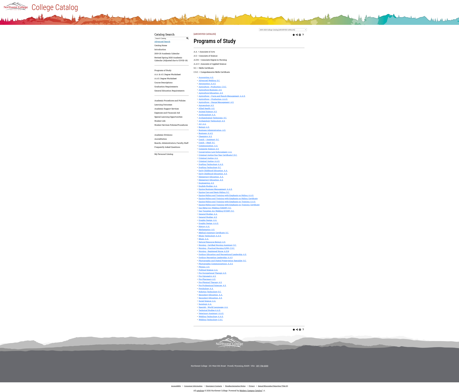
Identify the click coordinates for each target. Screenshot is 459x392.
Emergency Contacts (214, 386)
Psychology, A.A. (206, 288)
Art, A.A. (202, 124)
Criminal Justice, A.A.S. (209, 161)
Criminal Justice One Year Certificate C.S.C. (218, 155)
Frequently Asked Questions (167, 147)
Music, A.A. (204, 239)
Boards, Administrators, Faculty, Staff (171, 143)
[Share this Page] (296, 35)
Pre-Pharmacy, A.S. (207, 279)
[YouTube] (233, 374)
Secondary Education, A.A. (211, 294)
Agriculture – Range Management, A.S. (216, 102)
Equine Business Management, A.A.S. (215, 189)
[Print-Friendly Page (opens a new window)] (300, 35)
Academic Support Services (166, 108)
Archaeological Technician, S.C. (213, 117)
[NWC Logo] (16, 5)
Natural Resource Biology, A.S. (212, 242)
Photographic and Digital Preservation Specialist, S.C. (222, 260)
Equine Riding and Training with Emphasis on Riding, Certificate (228, 198)
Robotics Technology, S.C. (210, 291)
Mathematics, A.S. (207, 229)
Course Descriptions (163, 82)
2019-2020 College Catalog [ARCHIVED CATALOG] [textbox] (277, 30)
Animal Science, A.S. (208, 111)
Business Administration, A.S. (212, 130)
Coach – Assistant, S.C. (209, 139)
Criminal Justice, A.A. (208, 158)
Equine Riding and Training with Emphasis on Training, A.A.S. (227, 201)
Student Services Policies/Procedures (171, 125)
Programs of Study (162, 70)
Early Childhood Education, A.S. (213, 173)
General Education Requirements (169, 90)
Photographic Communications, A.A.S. (216, 263)
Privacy (252, 386)
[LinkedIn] (247, 374)
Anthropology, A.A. (207, 114)
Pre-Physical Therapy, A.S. (210, 282)
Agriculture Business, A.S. (210, 90)
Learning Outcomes (163, 104)
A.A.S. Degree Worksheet (165, 78)
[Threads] (240, 374)
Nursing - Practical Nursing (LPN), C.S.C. (217, 248)
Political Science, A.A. (208, 270)
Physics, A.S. (204, 267)
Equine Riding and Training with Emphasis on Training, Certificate (229, 204)
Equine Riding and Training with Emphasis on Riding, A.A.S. (226, 195)
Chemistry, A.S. (205, 136)
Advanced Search (162, 41)
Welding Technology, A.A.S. (211, 316)
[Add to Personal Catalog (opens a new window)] (293, 35)
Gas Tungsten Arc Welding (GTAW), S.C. (216, 211)
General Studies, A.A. (208, 214)
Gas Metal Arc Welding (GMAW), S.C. (215, 208)
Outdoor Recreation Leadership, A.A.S (215, 257)
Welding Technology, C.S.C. (211, 319)
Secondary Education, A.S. (210, 298)
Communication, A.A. (208, 145)
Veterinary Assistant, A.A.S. (211, 313)
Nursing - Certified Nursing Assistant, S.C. (218, 245)
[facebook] (218, 374)
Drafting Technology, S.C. (210, 167)
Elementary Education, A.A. (211, 176)
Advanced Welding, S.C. (209, 80)
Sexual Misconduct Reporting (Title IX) (273, 386)
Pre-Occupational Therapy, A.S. (213, 273)
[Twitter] (226, 374)
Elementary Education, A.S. (211, 180)
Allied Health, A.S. (207, 108)
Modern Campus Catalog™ (251, 390)
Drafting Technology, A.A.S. (211, 164)
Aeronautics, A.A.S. (207, 83)
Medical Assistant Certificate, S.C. (214, 232)
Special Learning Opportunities (168, 116)
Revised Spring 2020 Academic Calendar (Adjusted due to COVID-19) (171, 59)
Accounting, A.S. (206, 77)
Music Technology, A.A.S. (210, 235)
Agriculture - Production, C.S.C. (213, 86)
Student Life (159, 121)
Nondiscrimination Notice (235, 386)
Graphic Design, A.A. (208, 220)
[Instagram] (211, 374)
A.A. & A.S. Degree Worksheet (167, 74)
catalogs (200, 390)
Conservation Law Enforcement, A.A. (215, 152)
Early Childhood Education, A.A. (213, 170)
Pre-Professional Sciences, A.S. (212, 285)
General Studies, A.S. (208, 217)
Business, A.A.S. (206, 133)
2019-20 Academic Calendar (167, 53)
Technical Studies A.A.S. (210, 310)
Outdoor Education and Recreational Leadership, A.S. (223, 254)
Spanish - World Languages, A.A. (213, 307)
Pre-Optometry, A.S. (207, 276)
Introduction (160, 49)
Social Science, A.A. (207, 301)
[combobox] (283, 29)
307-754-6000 (262, 366)
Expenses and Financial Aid (167, 112)
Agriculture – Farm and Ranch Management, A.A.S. (222, 96)
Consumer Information (193, 386)
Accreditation (160, 139)
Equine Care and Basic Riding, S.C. (214, 192)
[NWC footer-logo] (229, 342)
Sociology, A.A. (205, 304)
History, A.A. (204, 226)
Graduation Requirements (166, 86)
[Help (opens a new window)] (303, 35)
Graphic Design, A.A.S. (209, 223)
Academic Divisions (163, 135)
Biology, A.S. (204, 127)
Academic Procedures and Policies (170, 100)
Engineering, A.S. (206, 183)
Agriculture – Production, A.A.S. (213, 99)
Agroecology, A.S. (206, 105)
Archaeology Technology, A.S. (212, 121)
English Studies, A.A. (208, 186)
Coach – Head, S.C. (207, 142)
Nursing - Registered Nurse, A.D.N (214, 251)
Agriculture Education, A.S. (211, 93)
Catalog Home (160, 45)
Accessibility (176, 386)
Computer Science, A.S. (209, 149)
